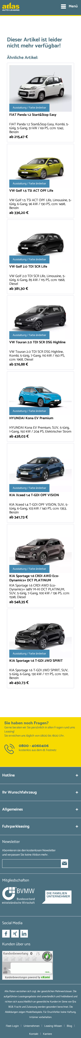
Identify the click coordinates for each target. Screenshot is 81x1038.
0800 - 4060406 (34, 746)
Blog (69, 1026)
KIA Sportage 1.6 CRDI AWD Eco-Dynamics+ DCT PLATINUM (34, 578)
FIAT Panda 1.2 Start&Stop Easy (32, 115)
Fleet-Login (12, 1026)
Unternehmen (32, 1026)
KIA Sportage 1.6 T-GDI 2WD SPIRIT (36, 661)
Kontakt (33, 1034)
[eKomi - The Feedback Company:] (40, 965)
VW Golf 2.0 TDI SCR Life (28, 267)
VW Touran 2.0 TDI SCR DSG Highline (37, 342)
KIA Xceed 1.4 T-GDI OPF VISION (34, 495)
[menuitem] (69, 6)
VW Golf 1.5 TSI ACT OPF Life (31, 191)
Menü (73, 6)
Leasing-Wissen (53, 1026)
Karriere (47, 1034)
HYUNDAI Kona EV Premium (31, 418)
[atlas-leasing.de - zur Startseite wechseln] (10, 9)
